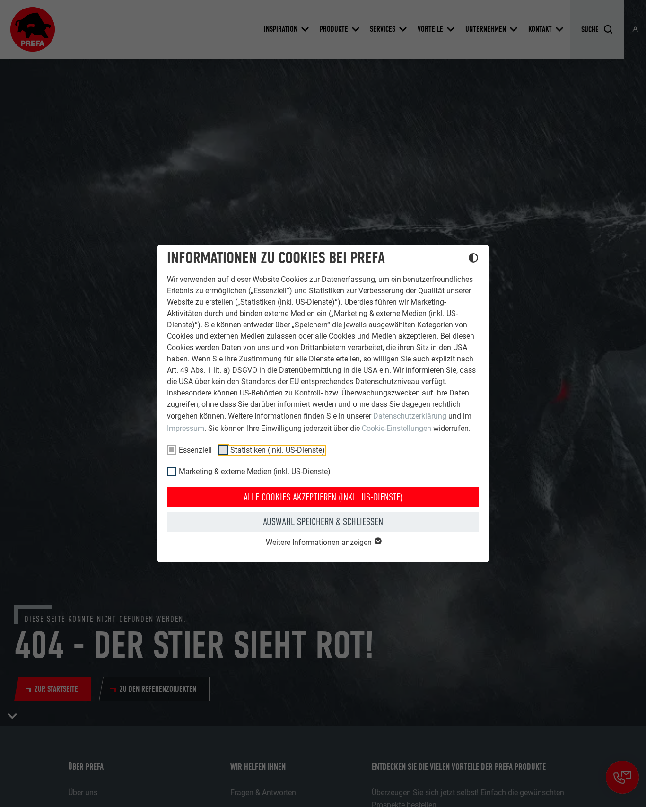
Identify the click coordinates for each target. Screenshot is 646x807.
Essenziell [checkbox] (195, 450)
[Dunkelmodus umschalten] (473, 259)
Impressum (185, 428)
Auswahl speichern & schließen (323, 522)
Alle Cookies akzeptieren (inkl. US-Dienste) (323, 497)
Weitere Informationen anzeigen (320, 542)
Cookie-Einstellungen (396, 428)
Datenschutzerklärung (409, 416)
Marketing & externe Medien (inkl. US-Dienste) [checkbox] (255, 471)
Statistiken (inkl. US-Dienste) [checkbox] (277, 450)
